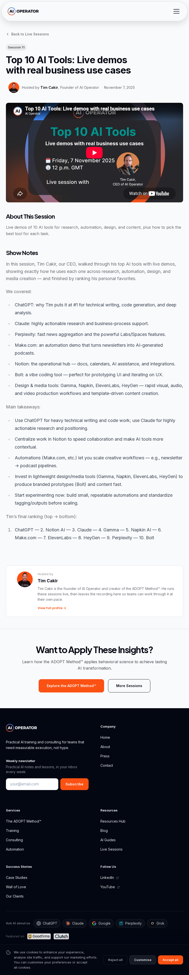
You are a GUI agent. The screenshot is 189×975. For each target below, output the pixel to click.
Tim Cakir (49, 87)
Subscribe (74, 784)
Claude (78, 923)
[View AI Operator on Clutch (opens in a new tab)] (61, 936)
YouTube (108, 887)
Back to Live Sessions (30, 34)
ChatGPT (50, 923)
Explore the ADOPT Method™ (71, 686)
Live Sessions (111, 849)
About (105, 747)
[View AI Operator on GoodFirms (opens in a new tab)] (39, 936)
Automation (15, 849)
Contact (106, 765)
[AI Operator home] (23, 11)
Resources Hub (113, 821)
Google (104, 923)
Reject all (115, 960)
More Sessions (129, 686)
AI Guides (108, 840)
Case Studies (16, 877)
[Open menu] (176, 11)
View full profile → (52, 608)
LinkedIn (107, 877)
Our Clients (15, 896)
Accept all (170, 960)
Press (105, 756)
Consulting (14, 840)
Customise (142, 960)
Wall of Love (16, 887)
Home (105, 737)
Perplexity (133, 923)
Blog (104, 830)
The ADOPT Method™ (23, 821)
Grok (160, 923)
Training (12, 830)
